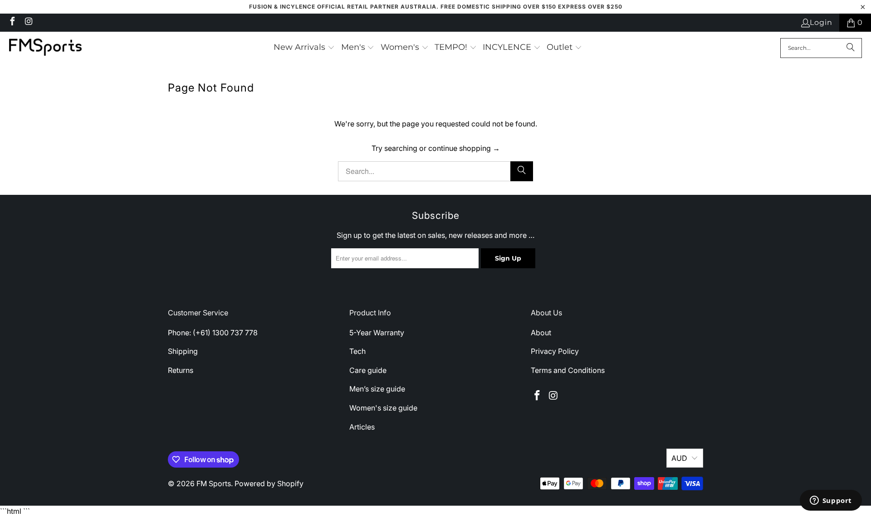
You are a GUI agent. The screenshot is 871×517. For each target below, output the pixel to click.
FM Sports (213, 483)
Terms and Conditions (568, 370)
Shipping (183, 351)
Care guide (368, 370)
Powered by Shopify (269, 483)
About (541, 332)
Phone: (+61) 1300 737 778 (213, 332)
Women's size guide (383, 407)
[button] (304, 48)
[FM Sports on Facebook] (12, 22)
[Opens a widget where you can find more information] (830, 501)
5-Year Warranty (376, 332)
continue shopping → (464, 148)
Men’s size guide (377, 388)
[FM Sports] (45, 48)
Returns (180, 370)
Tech (357, 351)
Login (821, 22)
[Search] (850, 48)
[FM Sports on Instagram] (28, 22)
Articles (362, 426)
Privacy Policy (555, 351)
